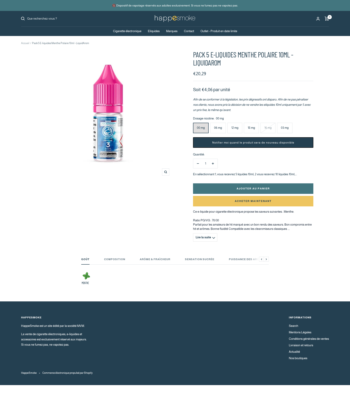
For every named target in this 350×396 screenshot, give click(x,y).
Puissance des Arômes (247, 259)
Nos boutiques (298, 358)
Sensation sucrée (199, 259)
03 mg (285, 127)
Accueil (25, 43)
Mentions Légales (300, 332)
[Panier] (327, 19)
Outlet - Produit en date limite (219, 31)
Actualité (294, 351)
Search (293, 325)
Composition (114, 259)
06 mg (218, 127)
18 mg (251, 127)
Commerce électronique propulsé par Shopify (67, 372)
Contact (189, 31)
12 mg (234, 127)
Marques (171, 31)
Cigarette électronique (127, 31)
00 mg (201, 127)
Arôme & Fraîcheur (155, 259)
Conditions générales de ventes (309, 338)
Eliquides (154, 31)
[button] (253, 142)
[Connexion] (318, 18)
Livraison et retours (301, 345)
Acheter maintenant (253, 201)
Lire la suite (203, 237)
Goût (85, 259)
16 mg (268, 127)
